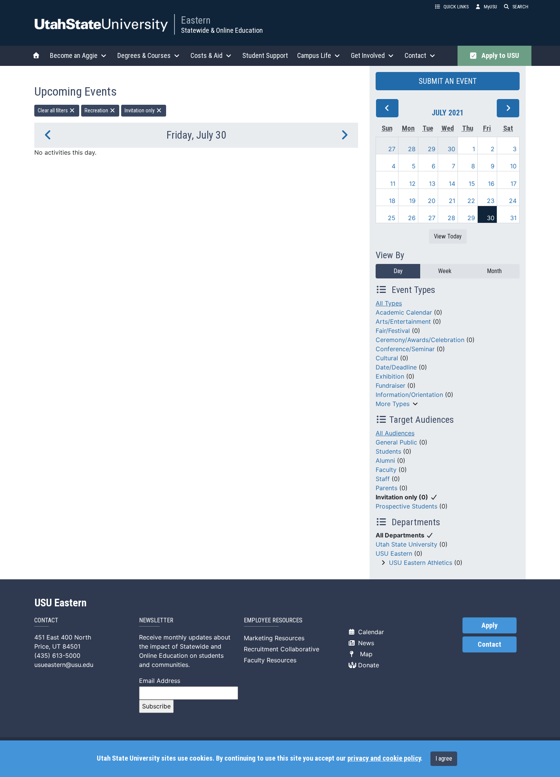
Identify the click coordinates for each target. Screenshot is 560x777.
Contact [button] (415, 55)
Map (364, 654)
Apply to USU (498, 55)
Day (398, 271)
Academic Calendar (404, 312)
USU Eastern (394, 553)
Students (388, 451)
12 (412, 183)
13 (432, 183)
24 (513, 201)
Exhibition (390, 376)
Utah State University (406, 544)
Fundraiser (390, 385)
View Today (448, 236)
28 (412, 149)
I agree (443, 758)
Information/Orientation (409, 394)
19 (412, 201)
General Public (396, 442)
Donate (367, 665)
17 (513, 183)
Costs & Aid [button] (206, 55)
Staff (383, 479)
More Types (393, 404)
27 (391, 149)
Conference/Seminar (405, 349)
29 (431, 149)
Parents (386, 488)
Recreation (97, 110)
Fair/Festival (393, 330)
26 (412, 218)
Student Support (265, 55)
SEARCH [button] (520, 7)
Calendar (370, 632)
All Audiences (395, 433)
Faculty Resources (270, 660)
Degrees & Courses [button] (144, 55)
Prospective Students (406, 506)
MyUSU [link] (490, 7)
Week (444, 271)
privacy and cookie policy (384, 758)
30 (451, 149)
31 (513, 218)
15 (472, 183)
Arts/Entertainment (403, 321)
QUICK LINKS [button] (456, 7)
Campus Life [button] (314, 55)
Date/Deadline (396, 367)
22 (471, 201)
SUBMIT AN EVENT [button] (448, 81)
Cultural (387, 358)
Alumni (385, 460)
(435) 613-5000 (57, 655)
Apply (490, 625)
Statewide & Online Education (222, 30)
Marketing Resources (274, 638)
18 (392, 201)
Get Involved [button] (368, 55)
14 (452, 183)
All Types (389, 303)
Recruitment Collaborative (281, 649)
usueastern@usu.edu (63, 664)
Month (494, 271)
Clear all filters (53, 110)
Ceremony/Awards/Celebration (420, 340)
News (365, 643)
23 (490, 201)
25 (391, 218)
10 (513, 166)
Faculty (386, 469)
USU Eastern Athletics (420, 562)
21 (452, 201)
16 (491, 183)
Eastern (196, 20)
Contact (489, 644)
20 (431, 201)
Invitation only (140, 110)
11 (392, 183)
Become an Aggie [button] (74, 55)
